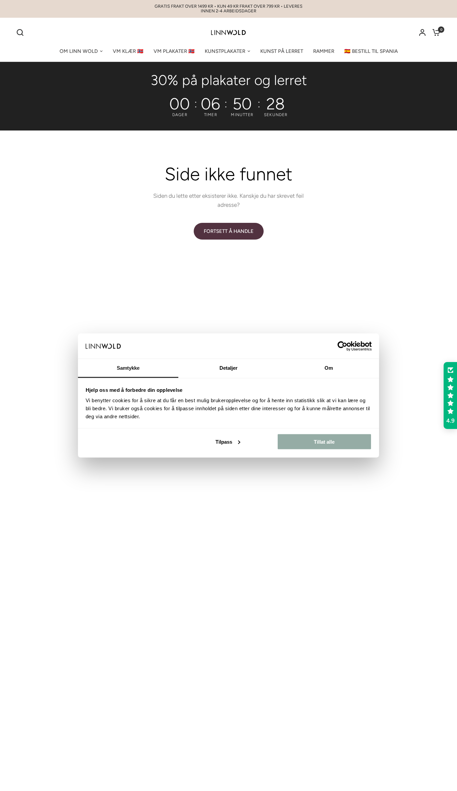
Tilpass (223, 441)
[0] (434, 32)
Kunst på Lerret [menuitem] (281, 51)
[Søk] (22, 32)
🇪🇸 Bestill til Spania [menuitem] (371, 51)
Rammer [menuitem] (323, 51)
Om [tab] (329, 368)
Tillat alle (324, 441)
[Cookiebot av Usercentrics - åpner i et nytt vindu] (342, 346)
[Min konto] (422, 32)
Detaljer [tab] (228, 368)
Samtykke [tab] (128, 368)
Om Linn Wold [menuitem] (79, 51)
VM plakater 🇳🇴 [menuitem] (174, 51)
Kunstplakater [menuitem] (225, 51)
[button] (450, 395)
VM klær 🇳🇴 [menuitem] (128, 51)
